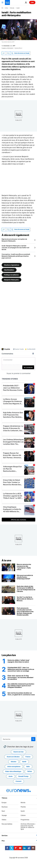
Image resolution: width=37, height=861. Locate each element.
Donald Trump (23, 776)
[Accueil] (2, 8)
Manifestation (9, 270)
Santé (24, 761)
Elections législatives (11, 265)
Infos (6, 8)
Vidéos (4, 819)
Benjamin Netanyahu (11, 279)
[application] (18, 29)
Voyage (4, 815)
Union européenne (13, 766)
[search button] (33, 739)
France (27, 757)
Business (5, 807)
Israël (18, 8)
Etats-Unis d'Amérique (13, 771)
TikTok (29, 771)
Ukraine (13, 761)
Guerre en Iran (18, 752)
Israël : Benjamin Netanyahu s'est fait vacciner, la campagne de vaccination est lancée (15, 247)
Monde (12, 8)
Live (32, 2)
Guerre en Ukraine (13, 757)
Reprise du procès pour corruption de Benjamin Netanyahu (14, 240)
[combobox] (18, 739)
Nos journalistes (7, 824)
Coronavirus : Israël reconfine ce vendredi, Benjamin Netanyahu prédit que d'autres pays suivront (16, 256)
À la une (6, 560)
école (10, 776)
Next (3, 811)
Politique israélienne (11, 275)
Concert (18, 781)
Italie (28, 766)
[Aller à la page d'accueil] (7, 2)
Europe (4, 802)
